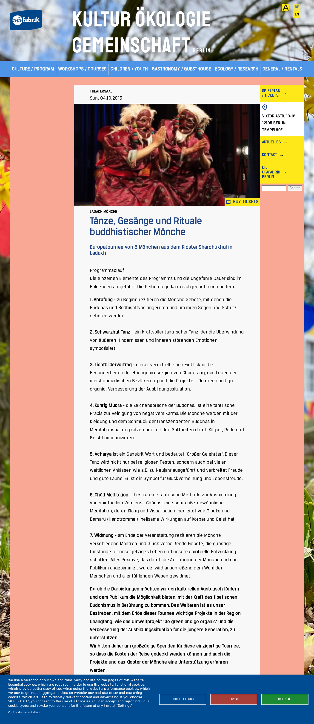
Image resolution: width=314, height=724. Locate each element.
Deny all (234, 699)
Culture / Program (33, 69)
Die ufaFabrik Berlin (271, 172)
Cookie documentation (24, 712)
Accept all (284, 699)
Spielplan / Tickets (271, 93)
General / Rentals (282, 69)
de (297, 7)
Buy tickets (245, 201)
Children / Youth (129, 69)
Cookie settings (183, 699)
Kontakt (269, 155)
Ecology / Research (237, 69)
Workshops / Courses (82, 69)
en (297, 14)
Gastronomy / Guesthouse (181, 69)
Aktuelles (271, 142)
